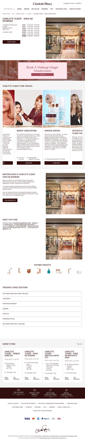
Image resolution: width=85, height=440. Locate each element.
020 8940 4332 (7, 32)
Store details (7, 378)
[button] (42, 293)
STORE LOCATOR (13, 403)
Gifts (51, 9)
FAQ (45, 407)
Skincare (26, 9)
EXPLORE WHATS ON (10, 200)
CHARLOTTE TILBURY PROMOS (42, 410)
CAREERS (52, 407)
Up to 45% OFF (8, 9)
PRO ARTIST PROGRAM (28, 403)
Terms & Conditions (54, 436)
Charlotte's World (75, 9)
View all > (79, 344)
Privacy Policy (38, 436)
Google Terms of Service (58, 438)
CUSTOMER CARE (17, 407)
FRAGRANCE (45, 9)
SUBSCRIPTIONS (72, 403)
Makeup (19, 9)
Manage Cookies (73, 436)
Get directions (16, 378)
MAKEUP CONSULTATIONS (27, 130)
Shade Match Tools (61, 9)
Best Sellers (35, 9)
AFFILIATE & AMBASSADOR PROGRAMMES (51, 403)
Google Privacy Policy (44, 438)
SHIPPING (29, 407)
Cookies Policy (45, 436)
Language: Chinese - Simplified (72, 3)
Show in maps (11, 42)
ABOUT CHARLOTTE (64, 407)
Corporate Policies (64, 436)
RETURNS (38, 407)
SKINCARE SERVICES (52, 130)
